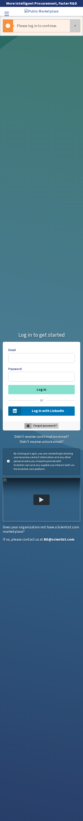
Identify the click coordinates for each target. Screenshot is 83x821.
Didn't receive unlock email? (42, 441)
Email (12, 350)
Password (15, 369)
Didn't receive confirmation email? (41, 436)
